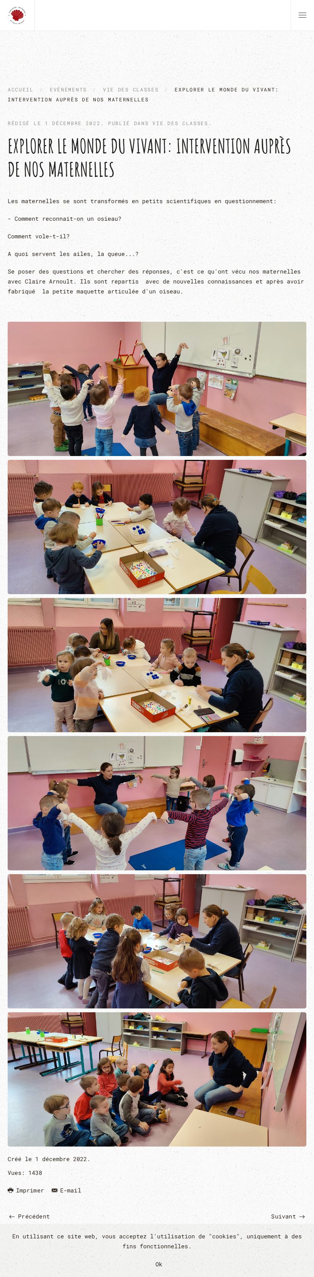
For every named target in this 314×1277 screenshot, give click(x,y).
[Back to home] (17, 15)
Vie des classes (180, 123)
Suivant (285, 1216)
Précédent (32, 1216)
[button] (302, 15)
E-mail (70, 1190)
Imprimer (30, 1190)
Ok (158, 1264)
